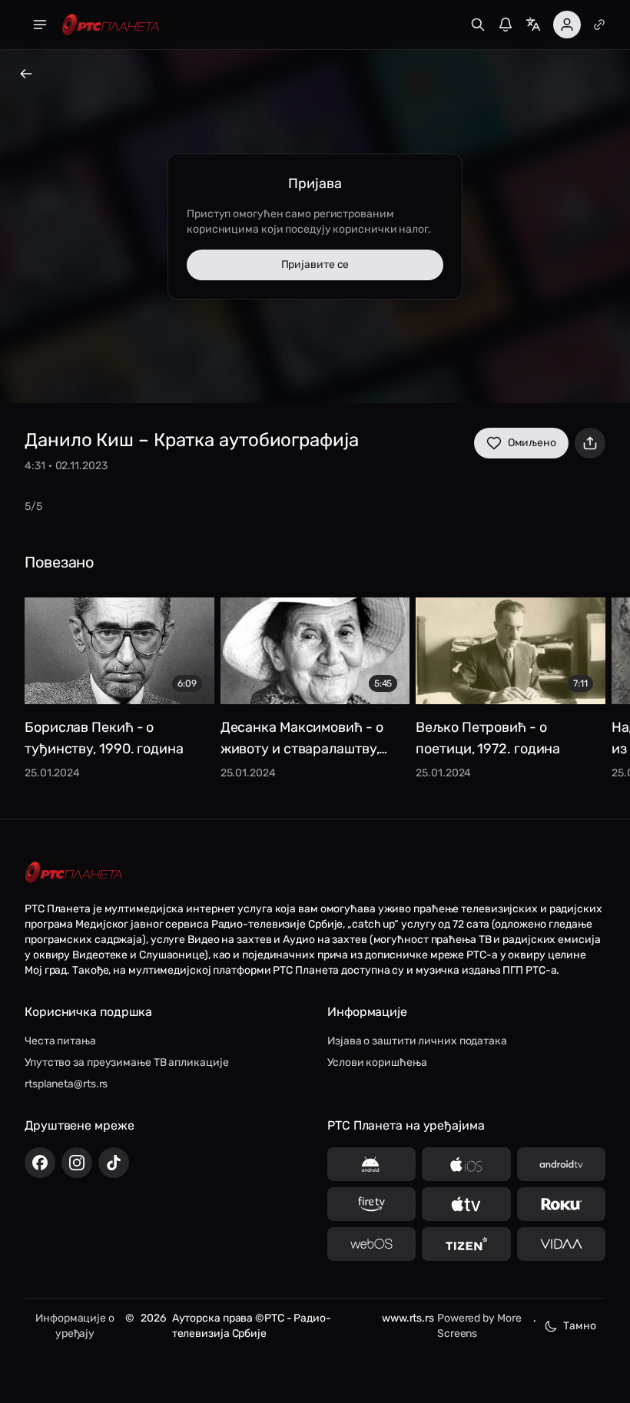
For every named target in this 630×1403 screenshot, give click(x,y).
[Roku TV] (561, 1204)
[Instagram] (76, 1162)
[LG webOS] (371, 1244)
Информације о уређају (74, 1326)
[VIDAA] (561, 1244)
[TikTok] (113, 1162)
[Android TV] (561, 1164)
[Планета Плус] (599, 24)
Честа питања (60, 1040)
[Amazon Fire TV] (371, 1204)
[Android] (371, 1164)
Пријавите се (315, 264)
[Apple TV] (466, 1204)
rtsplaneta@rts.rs (66, 1083)
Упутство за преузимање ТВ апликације (126, 1062)
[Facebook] (40, 1162)
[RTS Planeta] (110, 24)
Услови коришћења (376, 1062)
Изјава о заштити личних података (417, 1040)
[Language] (533, 24)
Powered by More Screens (479, 1326)
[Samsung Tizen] (466, 1244)
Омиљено (532, 442)
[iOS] (466, 1164)
